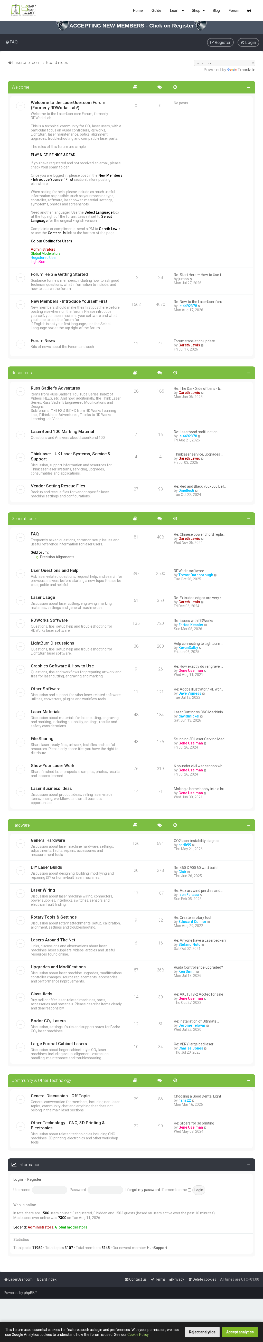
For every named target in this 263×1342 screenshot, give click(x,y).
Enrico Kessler (191, 625)
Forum (233, 10)
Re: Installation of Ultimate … (197, 1021)
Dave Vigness (190, 693)
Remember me (175, 1190)
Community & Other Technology (41, 1080)
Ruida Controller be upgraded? (198, 967)
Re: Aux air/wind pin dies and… (198, 891)
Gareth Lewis (189, 345)
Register (34, 1179)
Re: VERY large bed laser (193, 1044)
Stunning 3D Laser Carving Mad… (200, 739)
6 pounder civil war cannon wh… (199, 766)
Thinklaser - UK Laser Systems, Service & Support (70, 456)
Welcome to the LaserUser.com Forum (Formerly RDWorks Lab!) (68, 105)
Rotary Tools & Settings (54, 917)
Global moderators (71, 1227)
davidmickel (189, 716)
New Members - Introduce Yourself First (69, 301)
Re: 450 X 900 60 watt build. (196, 868)
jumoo (184, 279)
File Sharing (42, 738)
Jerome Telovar (192, 1025)
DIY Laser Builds (46, 867)
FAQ (35, 533)
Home (137, 10)
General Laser (24, 518)
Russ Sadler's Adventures (55, 388)
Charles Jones (191, 1048)
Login (18, 1179)
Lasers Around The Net (53, 939)
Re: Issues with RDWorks (193, 621)
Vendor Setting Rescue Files (58, 485)
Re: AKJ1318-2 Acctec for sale (198, 994)
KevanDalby (188, 648)
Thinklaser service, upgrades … (198, 454)
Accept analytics (240, 1332)
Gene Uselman (191, 670)
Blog (216, 10)
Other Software (45, 688)
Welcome (20, 87)
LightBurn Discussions (52, 643)
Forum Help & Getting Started (59, 274)
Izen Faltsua (189, 895)
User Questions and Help (55, 570)
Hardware (21, 825)
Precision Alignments (56, 557)
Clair (182, 872)
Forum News (43, 340)
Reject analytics (202, 1332)
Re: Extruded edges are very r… (198, 598)
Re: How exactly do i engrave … (198, 666)
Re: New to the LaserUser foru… (199, 302)
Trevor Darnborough (196, 575)
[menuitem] (11, 42)
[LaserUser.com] (23, 10)
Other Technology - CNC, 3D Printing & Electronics (68, 1125)
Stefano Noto (190, 944)
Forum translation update (194, 341)
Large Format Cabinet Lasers (59, 1043)
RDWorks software (189, 571)
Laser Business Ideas (51, 788)
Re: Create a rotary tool (192, 917)
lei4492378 (188, 306)
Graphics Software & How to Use (62, 665)
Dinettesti (186, 490)
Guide (156, 10)
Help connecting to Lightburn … (198, 643)
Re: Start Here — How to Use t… (198, 275)
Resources (22, 372)
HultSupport (157, 1248)
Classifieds (41, 993)
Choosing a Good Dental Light (197, 1096)
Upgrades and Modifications (58, 966)
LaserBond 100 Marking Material (62, 431)
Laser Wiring (43, 890)
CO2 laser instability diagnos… (198, 841)
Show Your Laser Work (52, 765)
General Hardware (48, 840)
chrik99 (185, 845)
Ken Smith (187, 971)
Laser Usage (43, 597)
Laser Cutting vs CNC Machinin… (199, 712)
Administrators (40, 1227)
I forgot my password (143, 1190)
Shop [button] (196, 10)
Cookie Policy (138, 1334)
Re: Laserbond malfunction (196, 432)
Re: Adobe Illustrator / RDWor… (198, 689)
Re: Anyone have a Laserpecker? (200, 940)
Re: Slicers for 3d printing (194, 1123)
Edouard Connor (192, 922)
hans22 (185, 1100)
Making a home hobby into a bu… (200, 789)
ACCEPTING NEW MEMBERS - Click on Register (131, 26)
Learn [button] (175, 10)
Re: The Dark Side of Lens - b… (198, 388)
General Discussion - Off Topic (60, 1095)
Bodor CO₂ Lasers (48, 1020)
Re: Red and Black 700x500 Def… (200, 486)
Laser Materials (46, 711)
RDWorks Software (49, 620)
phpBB (29, 1293)
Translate (246, 69)
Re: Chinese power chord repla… (199, 534)
